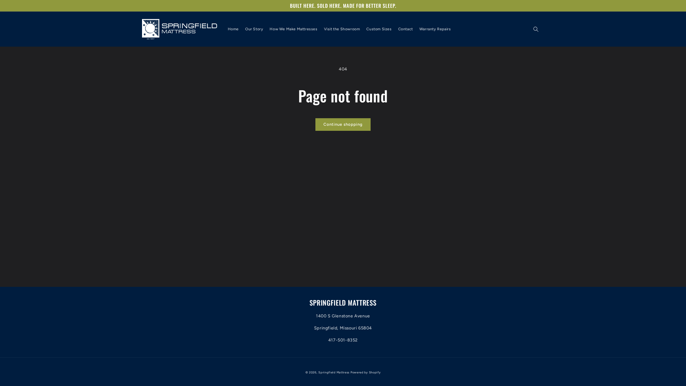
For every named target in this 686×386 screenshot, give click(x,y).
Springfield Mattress (333, 372)
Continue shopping (343, 124)
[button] (536, 29)
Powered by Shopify (366, 372)
